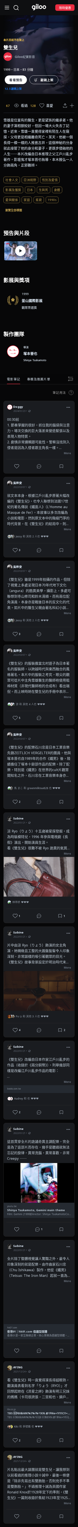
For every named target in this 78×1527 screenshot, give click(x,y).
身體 (57, 190)
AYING (18, 1367)
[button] (68, 407)
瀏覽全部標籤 (13, 210)
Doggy (18, 407)
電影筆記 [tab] (13, 379)
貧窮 (39, 200)
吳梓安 (17, 483)
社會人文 (11, 180)
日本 (30, 190)
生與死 (43, 190)
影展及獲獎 (13, 190)
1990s (52, 200)
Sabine (18, 818)
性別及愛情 (50, 180)
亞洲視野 (30, 180)
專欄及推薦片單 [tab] (38, 379)
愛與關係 (11, 200)
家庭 (27, 200)
